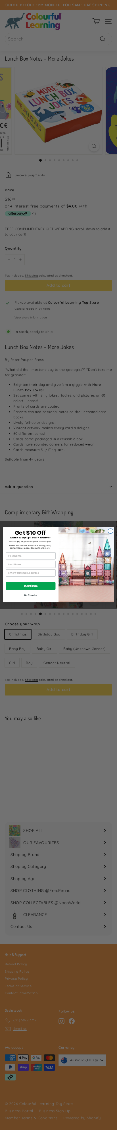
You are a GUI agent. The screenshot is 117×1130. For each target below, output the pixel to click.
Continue (30, 586)
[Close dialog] (110, 531)
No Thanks (30, 595)
